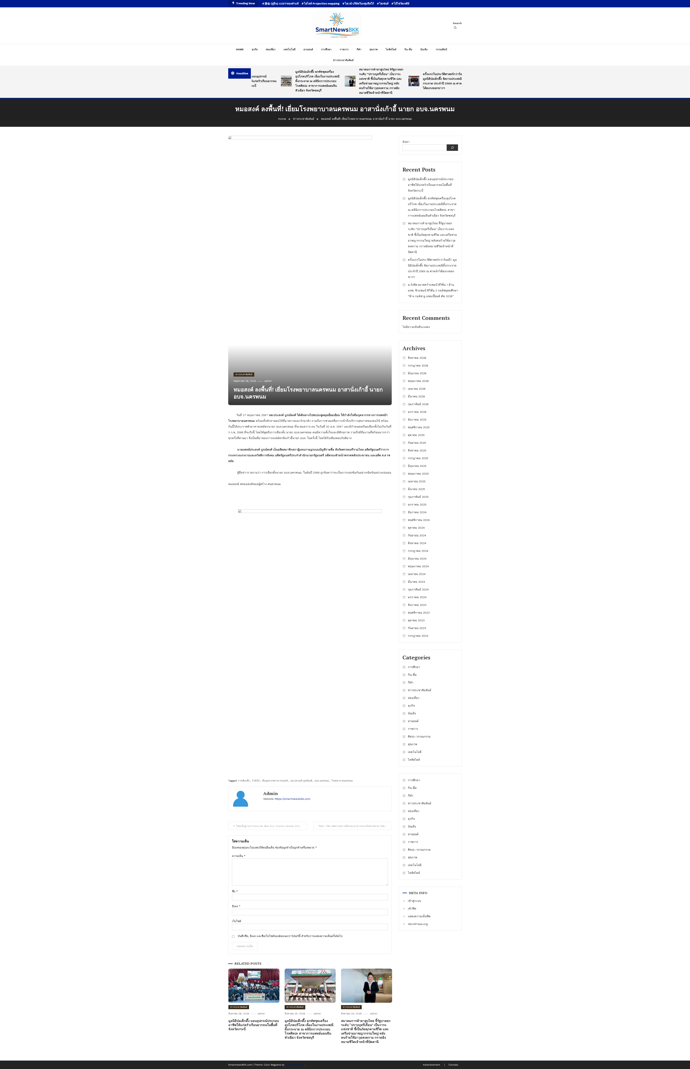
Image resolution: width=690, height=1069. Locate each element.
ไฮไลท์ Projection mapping (321, 3)
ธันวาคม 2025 (417, 419)
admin (268, 380)
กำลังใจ (256, 780)
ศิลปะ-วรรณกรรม (419, 736)
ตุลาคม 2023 (416, 620)
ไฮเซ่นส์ (383, 3)
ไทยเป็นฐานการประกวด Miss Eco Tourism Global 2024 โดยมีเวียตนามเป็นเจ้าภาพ (271, 826)
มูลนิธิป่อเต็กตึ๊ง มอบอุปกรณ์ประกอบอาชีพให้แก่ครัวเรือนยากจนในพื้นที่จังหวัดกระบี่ (253, 1025)
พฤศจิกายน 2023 (419, 612)
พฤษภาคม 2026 (418, 381)
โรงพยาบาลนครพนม (342, 780)
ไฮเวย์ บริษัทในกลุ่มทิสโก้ (359, 3)
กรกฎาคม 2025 (418, 458)
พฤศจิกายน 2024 (419, 520)
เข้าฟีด (412, 908)
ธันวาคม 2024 (417, 512)
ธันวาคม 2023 (417, 605)
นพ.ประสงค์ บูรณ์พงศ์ (301, 780)
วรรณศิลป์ (441, 49)
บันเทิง (423, 49)
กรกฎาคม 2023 (418, 635)
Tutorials (453, 1065)
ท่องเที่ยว (270, 49)
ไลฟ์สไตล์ (391, 49)
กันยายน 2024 (417, 535)
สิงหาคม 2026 (417, 358)
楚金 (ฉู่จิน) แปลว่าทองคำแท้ (282, 3)
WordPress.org (418, 924)
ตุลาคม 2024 (416, 527)
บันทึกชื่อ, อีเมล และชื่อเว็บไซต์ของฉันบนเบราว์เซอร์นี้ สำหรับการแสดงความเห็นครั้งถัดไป (290, 936)
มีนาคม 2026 (416, 396)
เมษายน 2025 (417, 481)
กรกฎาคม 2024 (418, 551)
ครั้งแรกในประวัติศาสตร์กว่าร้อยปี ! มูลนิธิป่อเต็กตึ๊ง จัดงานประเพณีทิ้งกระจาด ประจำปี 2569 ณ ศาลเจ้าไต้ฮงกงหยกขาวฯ (422, 81)
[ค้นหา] (452, 147)
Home (240, 49)
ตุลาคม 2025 (416, 435)
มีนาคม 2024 (416, 581)
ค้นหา (405, 141)
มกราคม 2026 (417, 412)
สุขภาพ (373, 49)
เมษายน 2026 (417, 388)
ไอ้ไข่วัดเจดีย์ (401, 3)
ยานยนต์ (308, 49)
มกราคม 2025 (417, 504)
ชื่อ (235, 891)
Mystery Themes (295, 1064)
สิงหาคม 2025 (417, 450)
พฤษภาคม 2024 (418, 566)
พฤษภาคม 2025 (418, 473)
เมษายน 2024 (417, 574)
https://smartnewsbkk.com (292, 799)
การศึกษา (326, 49)
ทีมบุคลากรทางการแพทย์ (275, 780)
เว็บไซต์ (236, 921)
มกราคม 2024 (417, 597)
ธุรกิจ (255, 49)
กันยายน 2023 (417, 628)
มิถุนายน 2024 (417, 558)
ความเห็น (238, 856)
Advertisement (431, 1065)
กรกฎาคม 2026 (418, 365)
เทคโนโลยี (289, 49)
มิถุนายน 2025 (417, 466)
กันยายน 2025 (417, 442)
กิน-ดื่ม (408, 49)
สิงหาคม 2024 (417, 543)
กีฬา (359, 49)
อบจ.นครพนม (322, 780)
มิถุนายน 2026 (417, 373)
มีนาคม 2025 (416, 489)
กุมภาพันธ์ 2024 (418, 589)
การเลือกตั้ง (243, 780)
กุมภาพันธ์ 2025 (418, 496)
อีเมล (236, 906)
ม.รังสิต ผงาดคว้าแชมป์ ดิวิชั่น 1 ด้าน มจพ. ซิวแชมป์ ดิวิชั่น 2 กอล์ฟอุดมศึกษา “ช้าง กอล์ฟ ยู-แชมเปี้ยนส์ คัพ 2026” (433, 290)
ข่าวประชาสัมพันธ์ (343, 60)
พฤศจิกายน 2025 (419, 427)
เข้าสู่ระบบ (414, 901)
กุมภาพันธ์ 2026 (418, 404)
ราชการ (344, 49)
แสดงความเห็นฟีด (419, 916)
